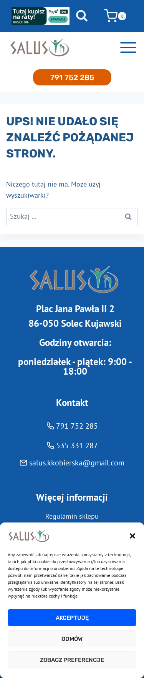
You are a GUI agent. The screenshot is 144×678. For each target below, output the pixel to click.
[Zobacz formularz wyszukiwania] (82, 16)
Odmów (72, 638)
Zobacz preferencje (72, 660)
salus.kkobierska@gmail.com (76, 463)
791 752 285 (72, 77)
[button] (132, 536)
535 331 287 (77, 445)
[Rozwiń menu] (128, 47)
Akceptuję (72, 617)
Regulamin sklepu (72, 516)
